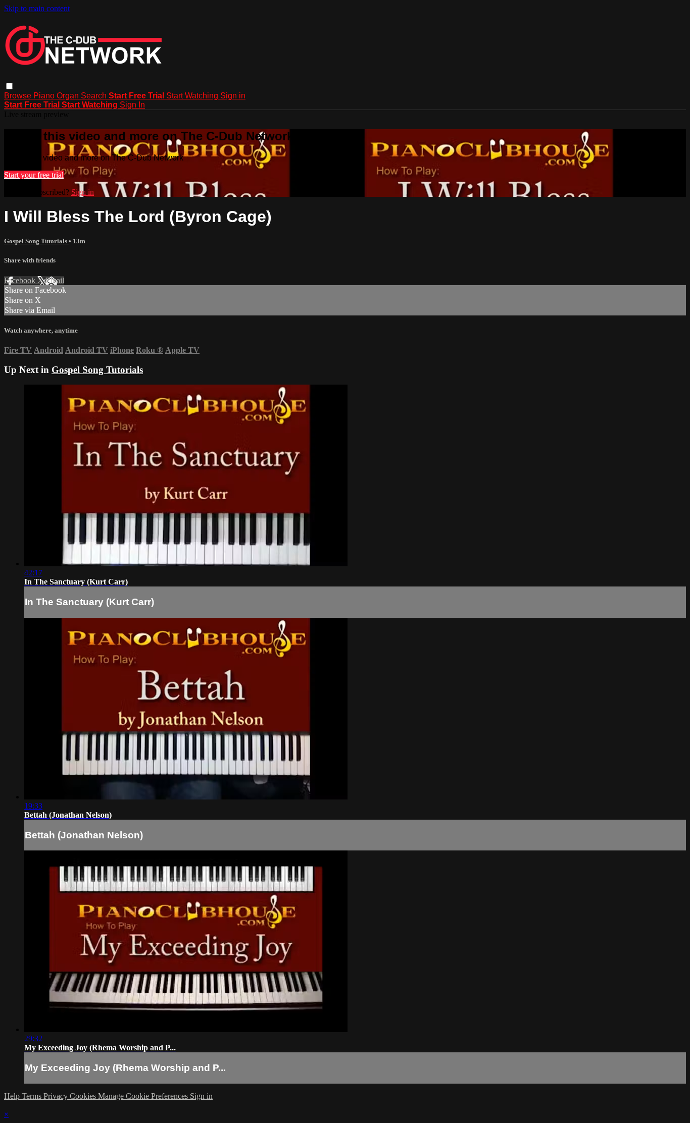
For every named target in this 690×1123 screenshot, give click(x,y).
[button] (9, 86)
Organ (69, 95)
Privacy (56, 1096)
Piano (45, 95)
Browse (18, 95)
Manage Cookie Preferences (144, 1096)
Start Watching (193, 95)
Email (54, 280)
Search (95, 95)
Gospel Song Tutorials (36, 241)
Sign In (132, 104)
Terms (32, 1096)
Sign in (232, 95)
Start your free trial (34, 175)
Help (13, 1096)
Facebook (20, 280)
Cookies (84, 1096)
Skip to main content (37, 8)
